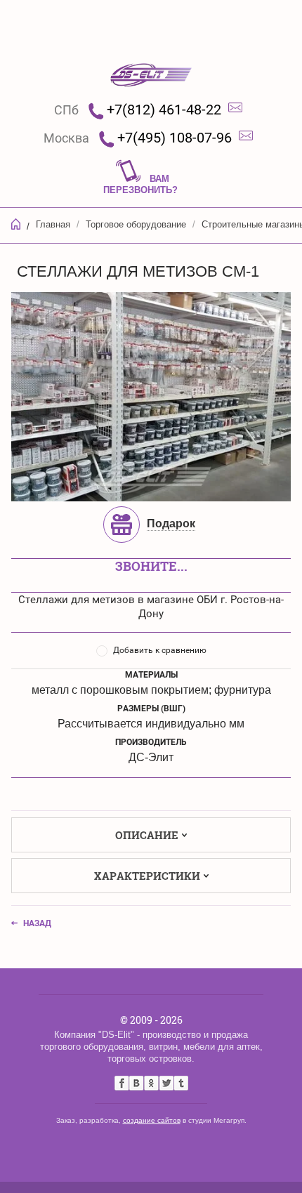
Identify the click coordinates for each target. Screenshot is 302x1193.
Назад (37, 923)
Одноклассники (151, 1083)
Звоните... (151, 566)
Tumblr (180, 1083)
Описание (146, 835)
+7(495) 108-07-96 (174, 137)
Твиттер (166, 1083)
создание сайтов (151, 1120)
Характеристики (147, 876)
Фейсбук (121, 1083)
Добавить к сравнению (159, 650)
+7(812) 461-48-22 (164, 109)
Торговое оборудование (136, 224)
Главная (53, 224)
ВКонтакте (136, 1083)
